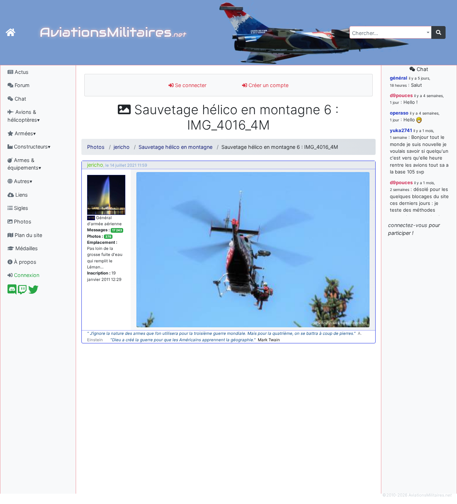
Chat (19, 99)
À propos (24, 262)
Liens (21, 195)
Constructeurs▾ (31, 146)
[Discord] (11, 291)
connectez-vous (407, 225)
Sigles (20, 208)
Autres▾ (22, 181)
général (398, 78)
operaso (399, 113)
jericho (122, 147)
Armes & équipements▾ (24, 164)
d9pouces (401, 95)
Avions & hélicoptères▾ (23, 116)
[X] (33, 291)
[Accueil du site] (10, 32)
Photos (21, 221)
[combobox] (391, 32)
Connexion (25, 275)
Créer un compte (267, 85)
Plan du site (27, 235)
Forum (21, 85)
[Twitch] (22, 291)
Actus (21, 72)
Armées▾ (24, 133)
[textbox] (388, 33)
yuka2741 (401, 130)
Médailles (26, 248)
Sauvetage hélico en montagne (175, 147)
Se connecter (190, 85)
